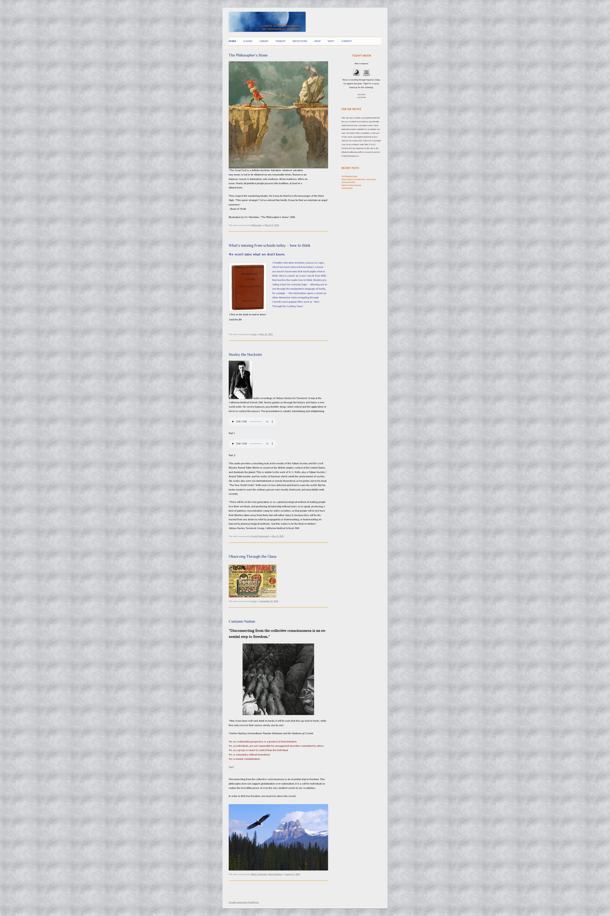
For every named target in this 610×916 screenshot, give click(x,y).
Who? (331, 41)
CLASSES (247, 41)
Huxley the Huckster (245, 354)
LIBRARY (263, 41)
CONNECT (346, 41)
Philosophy (256, 225)
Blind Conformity (259, 874)
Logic (254, 334)
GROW (317, 41)
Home (232, 41)
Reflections (300, 41)
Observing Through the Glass (253, 556)
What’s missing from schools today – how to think (269, 245)
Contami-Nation (242, 621)
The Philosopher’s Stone (248, 55)
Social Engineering (260, 536)
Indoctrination (275, 874)
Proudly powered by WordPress (244, 902)
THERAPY (280, 41)
